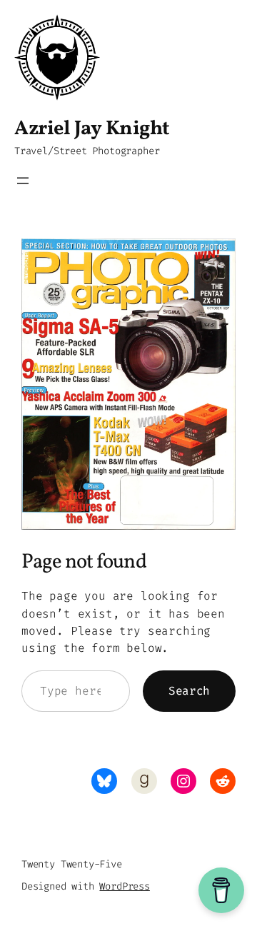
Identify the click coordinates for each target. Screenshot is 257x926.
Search (189, 690)
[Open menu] (22, 180)
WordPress (124, 886)
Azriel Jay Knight (92, 129)
